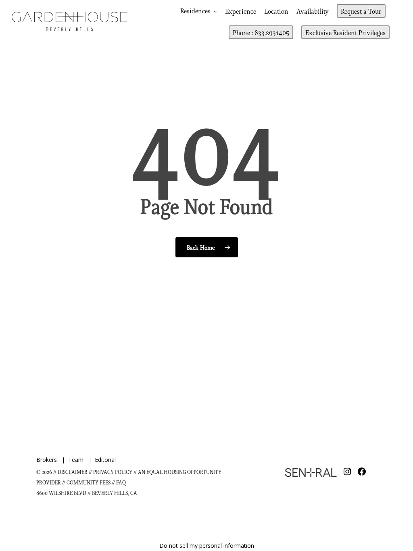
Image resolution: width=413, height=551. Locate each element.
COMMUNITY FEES (89, 482)
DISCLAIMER (73, 472)
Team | (81, 459)
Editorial (105, 459)
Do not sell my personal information (206, 545)
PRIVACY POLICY (112, 472)
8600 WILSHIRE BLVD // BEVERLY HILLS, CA (86, 493)
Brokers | (52, 459)
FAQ (121, 482)
